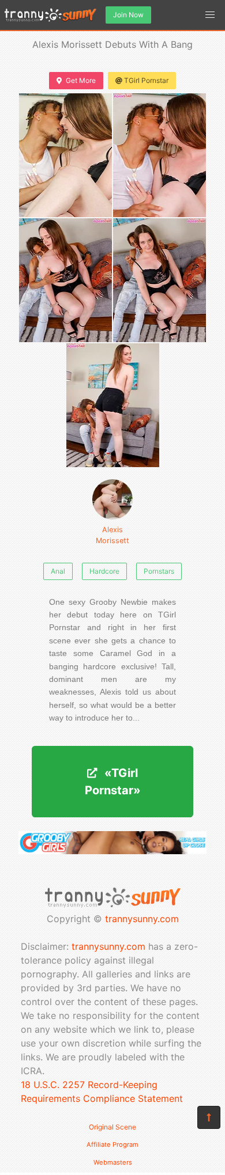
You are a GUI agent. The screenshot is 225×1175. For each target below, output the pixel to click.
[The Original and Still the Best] (112, 850)
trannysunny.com (142, 918)
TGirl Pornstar (146, 80)
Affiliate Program (112, 1144)
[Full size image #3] (159, 280)
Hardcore (104, 571)
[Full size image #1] (159, 155)
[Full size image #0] (65, 155)
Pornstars (159, 571)
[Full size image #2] (65, 280)
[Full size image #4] (112, 405)
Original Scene (112, 1127)
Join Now (128, 14)
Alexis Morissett (112, 535)
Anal (58, 571)
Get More (81, 80)
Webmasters (112, 1162)
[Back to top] (208, 1117)
